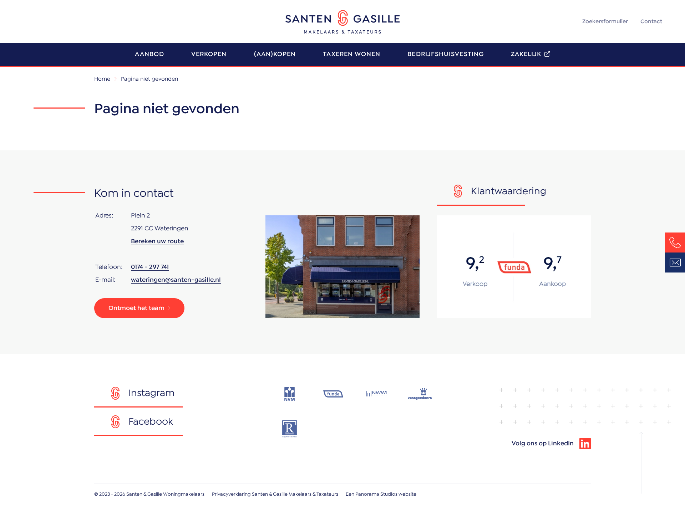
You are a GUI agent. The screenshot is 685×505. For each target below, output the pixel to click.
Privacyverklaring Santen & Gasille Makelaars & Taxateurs (275, 494)
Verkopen (209, 54)
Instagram (151, 393)
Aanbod (149, 54)
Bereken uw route (157, 241)
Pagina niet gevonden (149, 79)
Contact (651, 21)
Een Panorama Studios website (381, 494)
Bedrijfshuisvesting (445, 54)
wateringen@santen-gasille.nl (176, 280)
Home (102, 79)
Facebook (150, 422)
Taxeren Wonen (351, 54)
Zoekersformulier (605, 21)
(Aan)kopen (275, 54)
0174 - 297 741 (150, 267)
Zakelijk (526, 54)
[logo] (342, 22)
